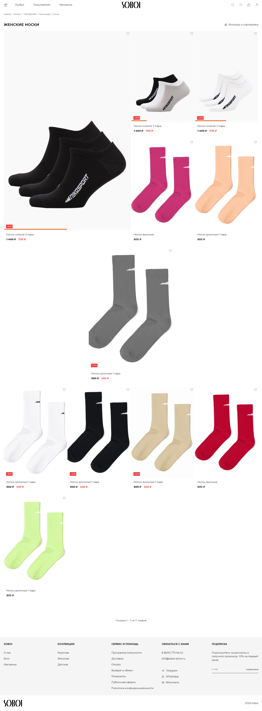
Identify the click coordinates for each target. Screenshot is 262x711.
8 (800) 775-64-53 (172, 652)
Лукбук (19, 4)
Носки (56, 14)
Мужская (63, 652)
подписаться (252, 669)
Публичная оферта (123, 682)
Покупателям (41, 4)
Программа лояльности (126, 652)
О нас (7, 652)
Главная (7, 14)
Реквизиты (118, 676)
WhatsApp (172, 676)
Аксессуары (45, 14)
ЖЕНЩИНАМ (30, 14)
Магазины (65, 4)
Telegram (172, 670)
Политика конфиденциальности (132, 688)
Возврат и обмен (122, 670)
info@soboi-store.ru (173, 658)
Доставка (117, 658)
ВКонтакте (172, 682)
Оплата (116, 664)
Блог (7, 658)
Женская (63, 658)
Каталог (17, 14)
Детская (63, 664)
